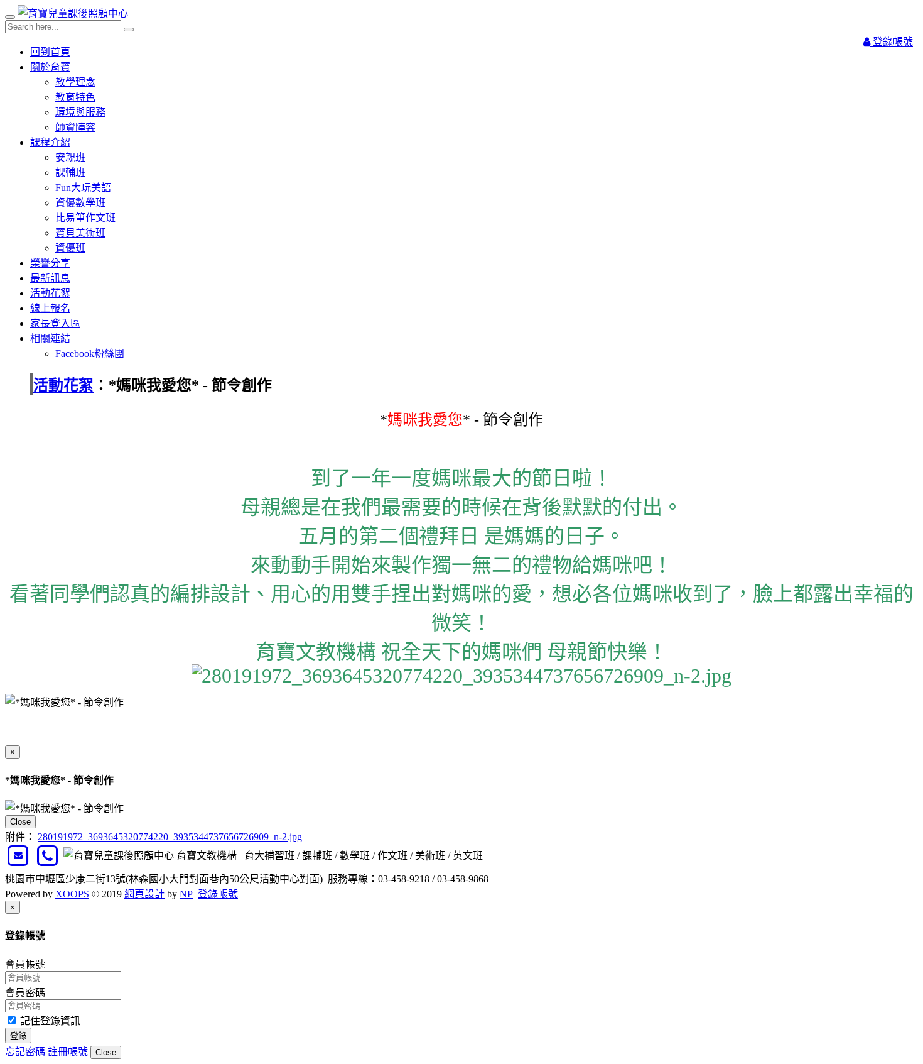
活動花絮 (50, 293)
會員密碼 (25, 992)
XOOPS (72, 894)
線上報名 (50, 308)
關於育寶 (50, 67)
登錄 (18, 1036)
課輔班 (70, 172)
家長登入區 (55, 323)
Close (20, 821)
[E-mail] (20, 855)
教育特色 (75, 97)
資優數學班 (80, 202)
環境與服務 (80, 112)
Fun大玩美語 (83, 187)
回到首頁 (50, 52)
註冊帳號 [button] (68, 1051)
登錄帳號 (891, 41)
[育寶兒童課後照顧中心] (73, 13)
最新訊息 (50, 278)
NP (186, 894)
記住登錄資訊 (49, 1021)
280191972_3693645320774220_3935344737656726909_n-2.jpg (170, 836)
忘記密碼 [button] (25, 1051)
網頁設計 (144, 894)
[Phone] (49, 855)
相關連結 (50, 338)
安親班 (70, 157)
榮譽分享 (50, 263)
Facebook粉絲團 (89, 353)
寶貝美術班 (80, 233)
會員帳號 (25, 964)
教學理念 (75, 82)
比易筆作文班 (85, 217)
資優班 (70, 248)
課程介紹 (50, 142)
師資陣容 (75, 127)
